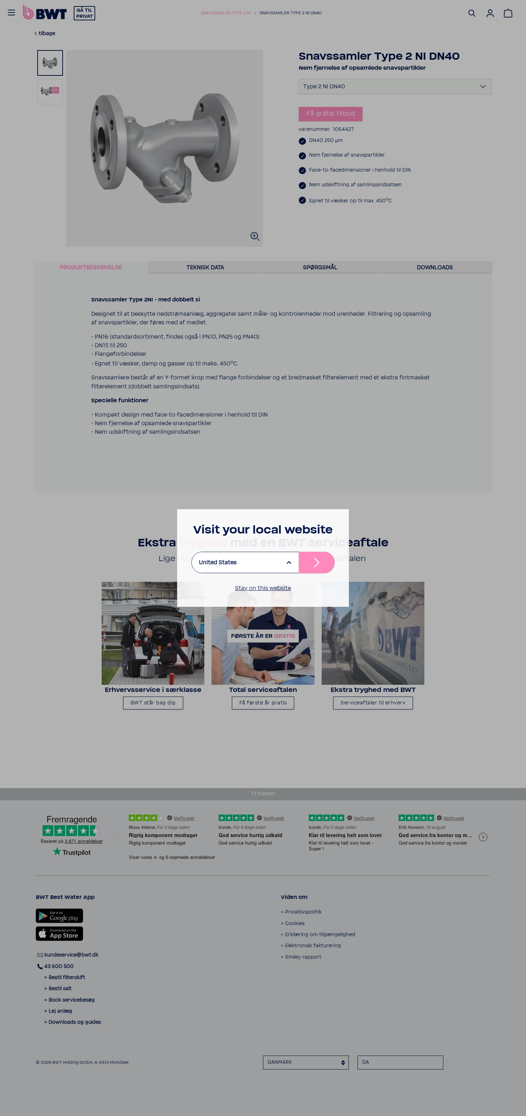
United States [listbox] (218, 562)
